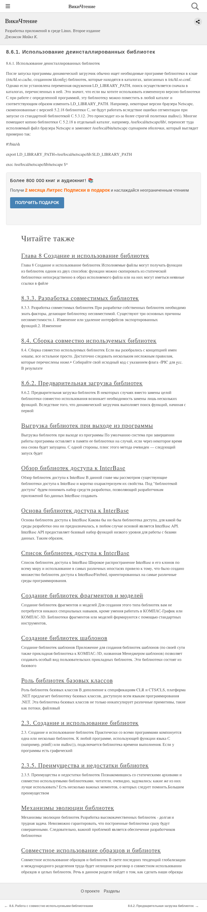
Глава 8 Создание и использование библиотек (85, 255)
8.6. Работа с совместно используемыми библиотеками (51, 906)
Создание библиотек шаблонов (64, 638)
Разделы (112, 891)
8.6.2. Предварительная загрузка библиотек (82, 383)
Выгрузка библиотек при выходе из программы (87, 425)
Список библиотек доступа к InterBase (75, 553)
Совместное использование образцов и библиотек (91, 850)
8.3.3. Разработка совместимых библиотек (80, 298)
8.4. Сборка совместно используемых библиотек (89, 340)
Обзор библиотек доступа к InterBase (73, 468)
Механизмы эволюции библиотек (67, 808)
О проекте (90, 891)
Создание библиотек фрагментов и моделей (82, 595)
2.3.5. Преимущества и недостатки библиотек (85, 765)
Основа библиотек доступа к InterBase (75, 510)
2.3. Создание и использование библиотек (80, 723)
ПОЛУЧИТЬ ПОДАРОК (37, 203)
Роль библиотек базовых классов (67, 680)
